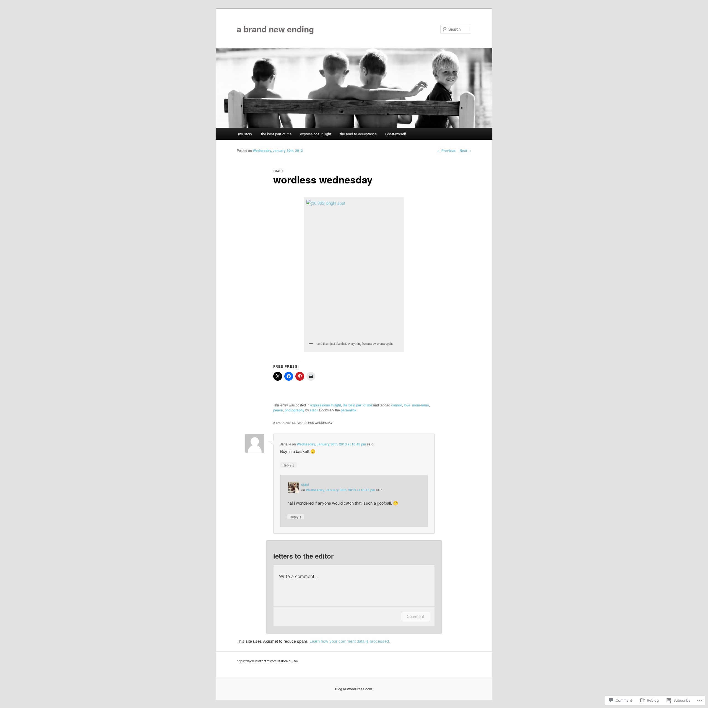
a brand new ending (275, 29)
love (407, 405)
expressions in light (315, 133)
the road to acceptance (358, 133)
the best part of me (276, 133)
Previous (446, 150)
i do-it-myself (395, 133)
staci (313, 410)
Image (279, 171)
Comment (415, 616)
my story (245, 133)
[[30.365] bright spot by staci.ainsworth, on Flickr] (353, 269)
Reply (288, 464)
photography (294, 410)
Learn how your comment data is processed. (349, 641)
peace (278, 410)
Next (465, 150)
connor (396, 405)
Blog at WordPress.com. (354, 688)
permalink (348, 410)
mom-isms (420, 405)
